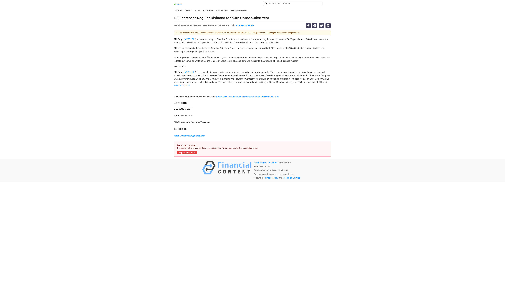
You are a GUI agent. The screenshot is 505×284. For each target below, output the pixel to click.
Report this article (187, 152)
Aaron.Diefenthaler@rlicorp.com (189, 136)
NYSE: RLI (190, 39)
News (189, 10)
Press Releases (239, 10)
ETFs (197, 10)
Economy (208, 10)
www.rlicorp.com (182, 85)
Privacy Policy (271, 177)
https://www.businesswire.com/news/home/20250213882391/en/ (247, 96)
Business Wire (245, 25)
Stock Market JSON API (266, 162)
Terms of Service (291, 177)
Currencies (222, 10)
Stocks (179, 10)
